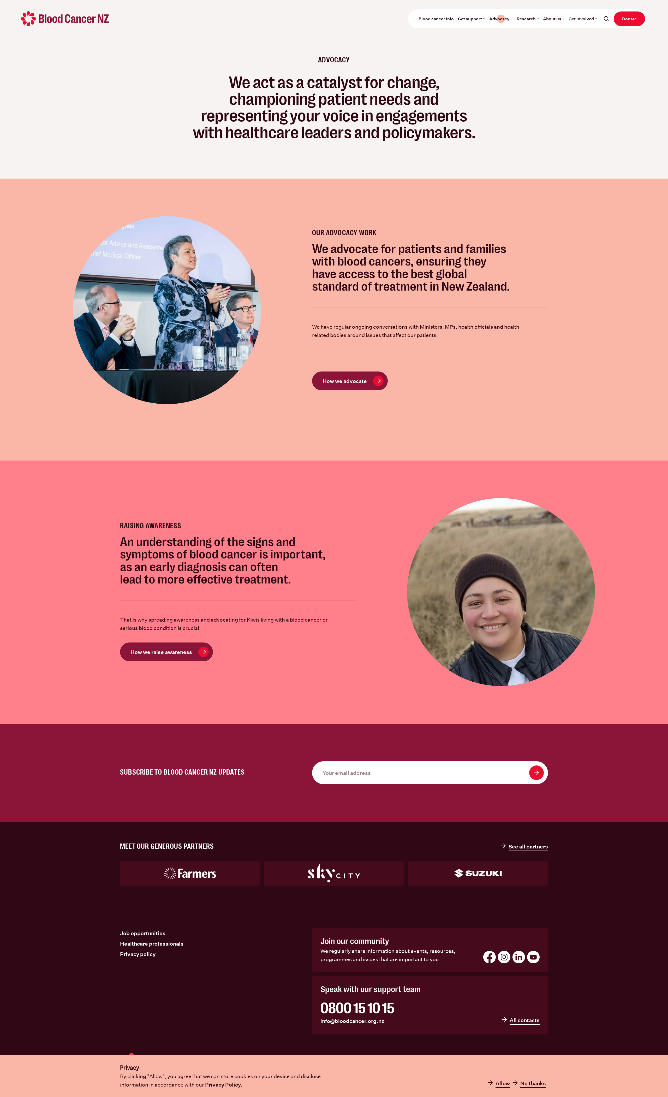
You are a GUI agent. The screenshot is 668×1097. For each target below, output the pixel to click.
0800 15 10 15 (357, 1008)
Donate (629, 18)
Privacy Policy (223, 1084)
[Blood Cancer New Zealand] (65, 18)
